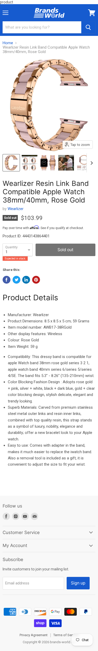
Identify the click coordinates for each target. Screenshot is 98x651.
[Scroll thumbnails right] (91, 163)
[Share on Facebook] (6, 280)
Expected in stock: (15, 258)
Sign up (78, 583)
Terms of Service (65, 635)
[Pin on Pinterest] (36, 280)
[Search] (88, 27)
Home (8, 43)
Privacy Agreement (34, 635)
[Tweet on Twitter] (16, 280)
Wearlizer (16, 208)
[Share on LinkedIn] (26, 280)
